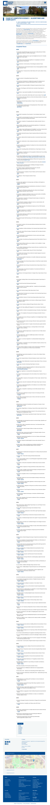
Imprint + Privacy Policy (18, 803)
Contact (23, 739)
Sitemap (34, 792)
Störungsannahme (22, 797)
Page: (34, 800)
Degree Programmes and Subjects (25, 780)
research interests (27, 29)
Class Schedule (7, 795)
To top (34, 795)
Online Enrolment (8, 796)
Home (6, 777)
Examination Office (36, 784)
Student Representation (37, 786)
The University (7, 779)
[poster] (20, 406)
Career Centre (35, 787)
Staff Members (21, 784)
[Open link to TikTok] (7, 742)
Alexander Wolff (19, 33)
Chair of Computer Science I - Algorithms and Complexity (25, 19)
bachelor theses (20, 43)
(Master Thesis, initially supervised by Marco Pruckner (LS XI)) (31, 156)
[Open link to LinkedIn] (9, 742)
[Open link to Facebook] (6, 744)
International (7, 785)
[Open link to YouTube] (7, 744)
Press (20, 795)
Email (24, 747)
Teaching (6, 783)
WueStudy (7, 792)
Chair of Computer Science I (22, 23)
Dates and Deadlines (22, 779)
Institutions (7, 784)
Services (34, 777)
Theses (29, 23)
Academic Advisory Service (37, 783)
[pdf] (18, 61)
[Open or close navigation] (45, 2)
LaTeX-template (35, 40)
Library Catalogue (8, 797)
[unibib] (18, 184)
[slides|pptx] (25, 369)
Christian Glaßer (31, 33)
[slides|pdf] (21, 369)
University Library (36, 779)
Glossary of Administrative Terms (25, 785)
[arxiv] (19, 147)
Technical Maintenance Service (24, 798)
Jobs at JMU (21, 783)
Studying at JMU (8, 780)
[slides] (20, 259)
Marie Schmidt (18, 34)
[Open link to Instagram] (6, 742)
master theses (28, 43)
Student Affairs (35, 785)
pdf (17, 196)
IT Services (35, 780)
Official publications (22, 786)
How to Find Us (21, 794)
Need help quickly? (22, 799)
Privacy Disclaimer (26, 803)
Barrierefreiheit (33, 803)
